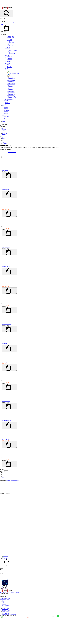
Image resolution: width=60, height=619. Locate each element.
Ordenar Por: (2, 152)
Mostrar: (1, 471)
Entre (1, 17)
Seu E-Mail (3, 21)
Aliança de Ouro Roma (5, 343)
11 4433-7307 (2, 592)
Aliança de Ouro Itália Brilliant (6, 401)
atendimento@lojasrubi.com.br (8, 592)
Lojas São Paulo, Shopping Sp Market (5, 598)
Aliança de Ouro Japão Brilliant (6, 266)
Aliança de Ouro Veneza (5, 285)
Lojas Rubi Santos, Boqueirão (4, 597)
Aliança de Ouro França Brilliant (6, 247)
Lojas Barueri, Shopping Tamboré (4, 599)
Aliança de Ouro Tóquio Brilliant (6, 324)
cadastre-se (4, 17)
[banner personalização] (12, 480)
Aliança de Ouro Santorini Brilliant (6, 208)
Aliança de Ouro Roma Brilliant (6, 362)
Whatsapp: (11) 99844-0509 (15, 592)
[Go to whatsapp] (2, 617)
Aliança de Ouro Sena (5, 170)
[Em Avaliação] (31, 584)
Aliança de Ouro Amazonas (5, 189)
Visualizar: (1, 150)
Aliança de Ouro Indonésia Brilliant (6, 420)
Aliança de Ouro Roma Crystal (6, 439)
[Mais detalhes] (6, 168)
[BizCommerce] (30, 617)
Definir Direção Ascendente (12, 152)
